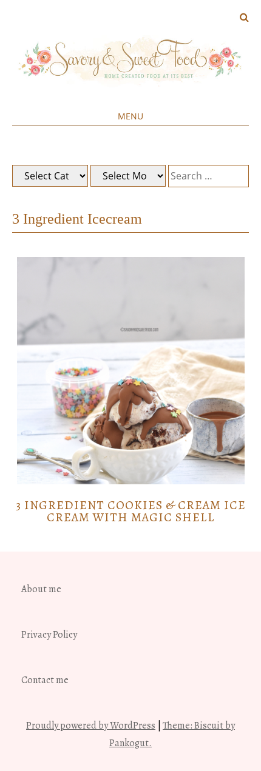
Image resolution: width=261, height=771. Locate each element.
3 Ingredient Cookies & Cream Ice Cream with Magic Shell (131, 511)
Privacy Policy (49, 634)
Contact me (45, 680)
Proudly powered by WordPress (90, 725)
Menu (130, 116)
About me (41, 589)
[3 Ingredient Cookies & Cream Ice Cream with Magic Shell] (131, 481)
